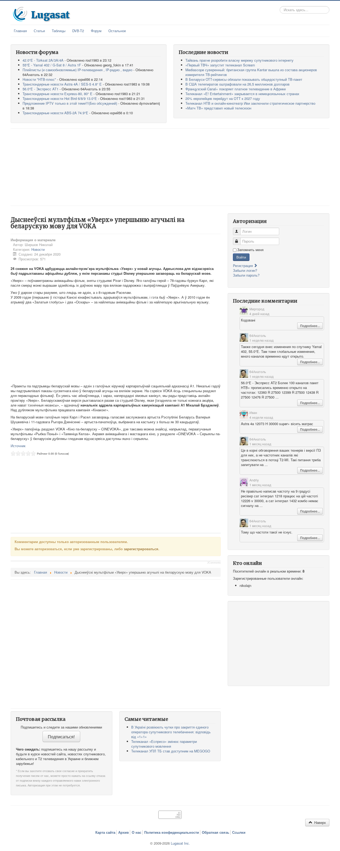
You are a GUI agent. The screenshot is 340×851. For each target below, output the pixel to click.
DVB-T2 (78, 30)
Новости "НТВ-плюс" (39, 79)
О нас (136, 832)
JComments (214, 562)
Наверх (319, 822)
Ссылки (238, 832)
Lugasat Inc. (180, 843)
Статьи (39, 30)
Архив (123, 832)
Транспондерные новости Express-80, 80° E (57, 93)
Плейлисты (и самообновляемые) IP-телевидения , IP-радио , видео (77, 69)
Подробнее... (310, 325)
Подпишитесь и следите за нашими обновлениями (61, 727)
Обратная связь (215, 832)
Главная (20, 30)
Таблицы (58, 30)
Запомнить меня (250, 249)
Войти (241, 257)
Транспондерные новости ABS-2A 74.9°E (55, 112)
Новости (38, 249)
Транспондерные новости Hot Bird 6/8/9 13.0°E (60, 98)
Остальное (117, 30)
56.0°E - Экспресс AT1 (40, 88)
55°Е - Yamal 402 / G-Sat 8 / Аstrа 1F (52, 64)
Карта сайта (105, 832)
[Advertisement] (170, 167)
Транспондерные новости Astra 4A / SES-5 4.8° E (62, 84)
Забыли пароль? (246, 275)
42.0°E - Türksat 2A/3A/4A (43, 60)
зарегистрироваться (141, 548)
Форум (96, 30)
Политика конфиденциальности (171, 832)
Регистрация (243, 265)
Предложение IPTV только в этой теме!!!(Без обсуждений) (70, 103)
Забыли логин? (245, 270)
